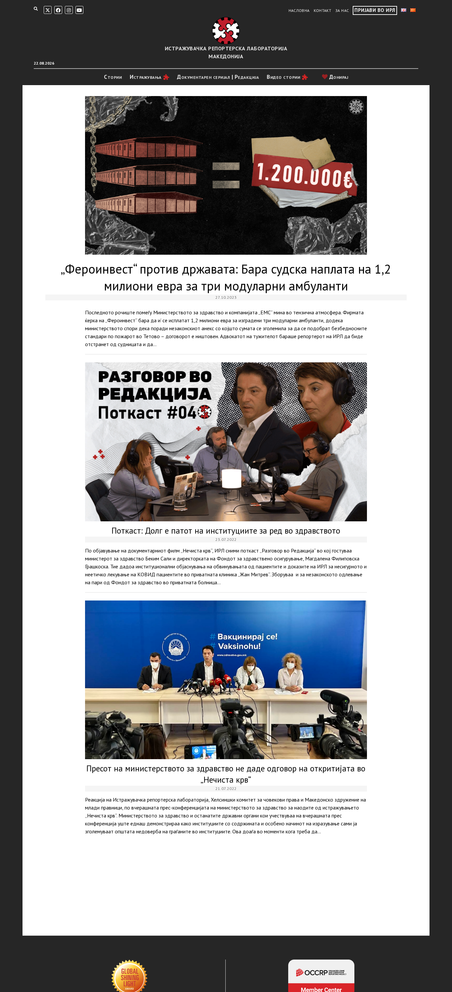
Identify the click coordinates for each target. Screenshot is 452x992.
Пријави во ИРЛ (374, 10)
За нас (342, 10)
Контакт (323, 10)
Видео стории (283, 76)
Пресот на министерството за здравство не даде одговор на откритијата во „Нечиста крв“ (226, 679)
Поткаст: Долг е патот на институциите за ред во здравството (226, 441)
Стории (113, 76)
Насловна (299, 10)
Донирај (338, 76)
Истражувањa (145, 76)
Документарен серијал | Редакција (218, 76)
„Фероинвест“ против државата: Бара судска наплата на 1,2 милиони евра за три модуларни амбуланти (226, 175)
